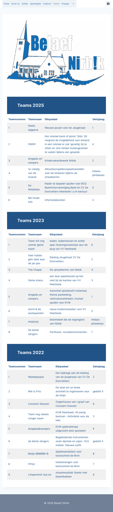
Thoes (6, 3)
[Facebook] (108, 3)
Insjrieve (47, 3)
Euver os (15, 3)
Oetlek (25, 3)
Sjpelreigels (35, 3)
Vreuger (65, 3)
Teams (56, 3)
